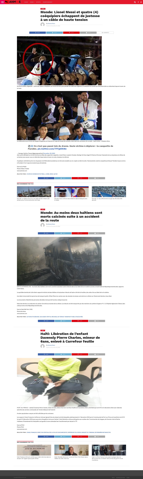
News (32, 2)
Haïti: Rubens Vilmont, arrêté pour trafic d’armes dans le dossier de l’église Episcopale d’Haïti (34, 457)
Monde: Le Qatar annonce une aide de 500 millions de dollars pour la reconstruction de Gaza (33, 199)
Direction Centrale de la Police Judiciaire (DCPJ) (52, 432)
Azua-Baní (43, 316)
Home (26, 2)
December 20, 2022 (49, 153)
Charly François (32, 432)
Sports (38, 2)
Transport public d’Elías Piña (73, 316)
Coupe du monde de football (36, 174)
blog (113, 477)
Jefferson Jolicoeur (74, 432)
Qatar (55, 174)
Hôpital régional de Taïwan (55, 316)
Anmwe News (51, 23)
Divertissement (47, 2)
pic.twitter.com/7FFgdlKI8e (52, 148)
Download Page (120, 477)
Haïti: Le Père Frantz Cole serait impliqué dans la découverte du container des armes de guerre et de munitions (107, 458)
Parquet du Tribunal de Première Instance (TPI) (96, 432)
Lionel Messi (49, 174)
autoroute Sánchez (33, 316)
